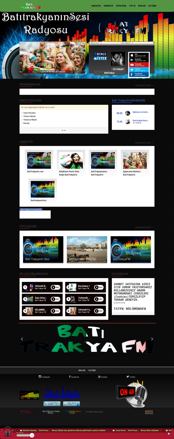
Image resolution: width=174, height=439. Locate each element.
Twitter (132, 377)
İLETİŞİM (152, 5)
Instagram (45, 377)
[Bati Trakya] (87, 339)
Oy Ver (63, 130)
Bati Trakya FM (40, 288)
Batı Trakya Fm (29, 395)
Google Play (52, 403)
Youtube (103, 377)
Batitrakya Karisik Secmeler (145, 120)
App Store (71, 403)
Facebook (74, 377)
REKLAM (142, 5)
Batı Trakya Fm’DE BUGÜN (128, 100)
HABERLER (108, 5)
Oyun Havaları (29, 113)
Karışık (26, 123)
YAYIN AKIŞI (121, 5)
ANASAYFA (96, 5)
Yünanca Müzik (30, 120)
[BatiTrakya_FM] (124, 25)
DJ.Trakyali (137, 123)
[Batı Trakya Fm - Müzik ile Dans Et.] (30, 5)
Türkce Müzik (29, 116)
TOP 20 (132, 5)
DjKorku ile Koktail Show (144, 112)
